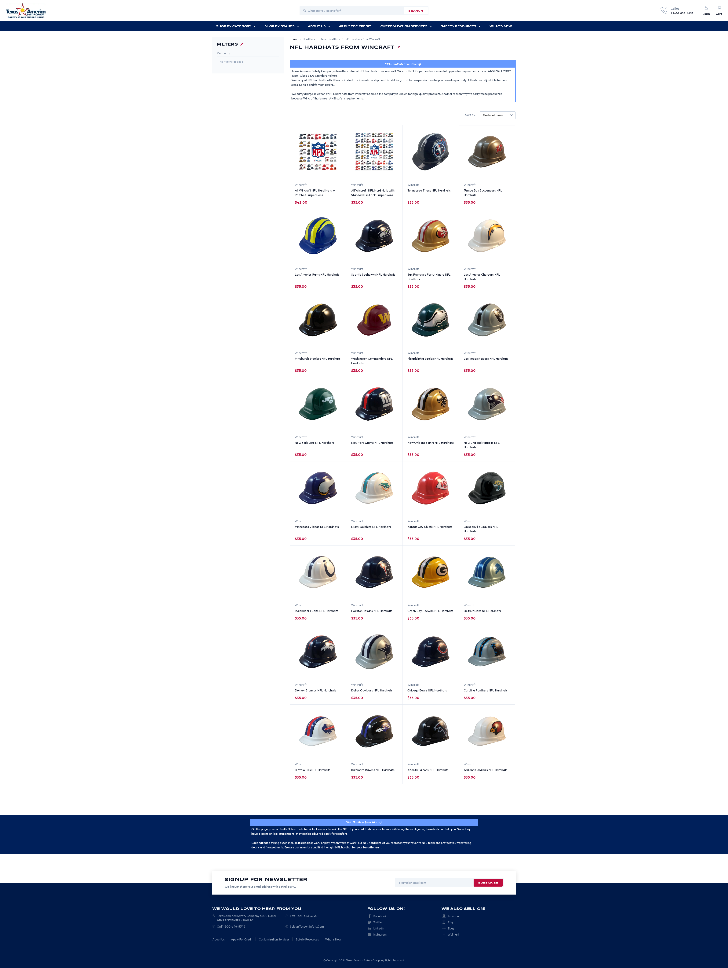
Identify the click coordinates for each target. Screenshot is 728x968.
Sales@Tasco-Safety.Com (307, 926)
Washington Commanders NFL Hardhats (372, 361)
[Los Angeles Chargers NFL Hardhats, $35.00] (487, 235)
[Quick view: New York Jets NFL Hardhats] (331, 425)
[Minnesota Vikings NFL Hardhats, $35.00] (318, 488)
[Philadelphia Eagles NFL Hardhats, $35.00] (430, 319)
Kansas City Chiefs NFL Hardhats (429, 527)
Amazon (453, 916)
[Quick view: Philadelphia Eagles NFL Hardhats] (444, 341)
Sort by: (470, 115)
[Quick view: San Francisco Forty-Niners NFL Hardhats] (426, 257)
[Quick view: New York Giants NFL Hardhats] (388, 425)
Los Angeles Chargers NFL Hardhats (482, 277)
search (415, 10)
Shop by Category (233, 26)
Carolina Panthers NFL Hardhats (486, 690)
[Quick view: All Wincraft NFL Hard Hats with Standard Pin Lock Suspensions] (388, 173)
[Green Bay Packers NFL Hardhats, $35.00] (430, 572)
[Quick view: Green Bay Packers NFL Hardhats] (444, 593)
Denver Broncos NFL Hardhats (315, 690)
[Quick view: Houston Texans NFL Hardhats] (388, 593)
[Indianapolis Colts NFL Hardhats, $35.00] (318, 572)
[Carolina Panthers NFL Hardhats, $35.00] (487, 651)
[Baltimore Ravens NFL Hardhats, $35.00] (374, 731)
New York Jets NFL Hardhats (314, 443)
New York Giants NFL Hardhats (372, 443)
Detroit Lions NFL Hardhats (482, 611)
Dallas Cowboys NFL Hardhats (372, 690)
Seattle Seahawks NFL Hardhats (373, 274)
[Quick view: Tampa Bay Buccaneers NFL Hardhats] (500, 173)
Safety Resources (458, 26)
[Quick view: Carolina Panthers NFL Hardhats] (500, 673)
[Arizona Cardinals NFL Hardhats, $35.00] (487, 731)
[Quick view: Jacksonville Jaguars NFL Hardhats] (482, 509)
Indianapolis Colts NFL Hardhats (316, 611)
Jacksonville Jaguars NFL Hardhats (481, 529)
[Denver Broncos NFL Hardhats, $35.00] (318, 651)
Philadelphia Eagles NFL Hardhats (430, 358)
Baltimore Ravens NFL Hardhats (373, 770)
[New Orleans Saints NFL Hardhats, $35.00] (430, 403)
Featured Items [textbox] (493, 115)
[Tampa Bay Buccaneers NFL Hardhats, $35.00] (487, 151)
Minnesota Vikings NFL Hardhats (317, 527)
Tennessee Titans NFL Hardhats (429, 190)
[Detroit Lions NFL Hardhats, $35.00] (487, 572)
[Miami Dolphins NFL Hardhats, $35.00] (374, 488)
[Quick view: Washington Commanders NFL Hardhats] (388, 341)
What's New (501, 26)
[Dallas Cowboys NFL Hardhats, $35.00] (374, 651)
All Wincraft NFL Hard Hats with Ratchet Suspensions (316, 192)
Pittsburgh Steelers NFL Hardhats (317, 358)
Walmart (453, 934)
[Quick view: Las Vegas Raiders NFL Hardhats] (482, 341)
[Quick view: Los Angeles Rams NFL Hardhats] (331, 257)
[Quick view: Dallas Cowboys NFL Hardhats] (388, 673)
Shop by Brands (279, 26)
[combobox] (498, 115)
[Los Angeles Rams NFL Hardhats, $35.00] (318, 235)
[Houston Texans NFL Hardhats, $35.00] (374, 572)
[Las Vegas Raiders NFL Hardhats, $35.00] (487, 319)
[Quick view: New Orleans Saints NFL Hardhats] (444, 425)
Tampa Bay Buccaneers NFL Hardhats (483, 192)
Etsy (450, 922)
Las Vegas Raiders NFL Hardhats (486, 358)
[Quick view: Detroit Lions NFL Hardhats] (482, 593)
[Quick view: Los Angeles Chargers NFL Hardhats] (500, 257)
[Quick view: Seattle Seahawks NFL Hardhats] (388, 257)
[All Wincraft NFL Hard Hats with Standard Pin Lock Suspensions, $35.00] (374, 151)
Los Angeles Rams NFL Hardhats (317, 274)
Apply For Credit (355, 26)
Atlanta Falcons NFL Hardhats (427, 770)
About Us (317, 26)
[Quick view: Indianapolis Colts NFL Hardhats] (331, 593)
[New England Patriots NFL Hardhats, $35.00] (487, 403)
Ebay (451, 928)
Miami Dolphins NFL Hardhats (371, 527)
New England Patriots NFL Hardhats (482, 445)
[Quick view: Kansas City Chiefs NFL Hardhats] (444, 509)
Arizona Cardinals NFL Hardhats (486, 770)
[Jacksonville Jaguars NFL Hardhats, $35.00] (487, 488)
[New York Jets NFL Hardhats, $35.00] (318, 403)
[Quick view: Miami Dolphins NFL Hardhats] (388, 509)
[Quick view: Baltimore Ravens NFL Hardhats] (388, 752)
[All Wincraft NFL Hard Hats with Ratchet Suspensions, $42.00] (318, 151)
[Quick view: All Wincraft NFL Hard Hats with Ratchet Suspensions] (331, 173)
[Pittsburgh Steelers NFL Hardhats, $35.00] (318, 319)
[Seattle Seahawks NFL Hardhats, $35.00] (374, 235)
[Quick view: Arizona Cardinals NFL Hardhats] (500, 752)
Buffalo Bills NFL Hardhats (312, 770)
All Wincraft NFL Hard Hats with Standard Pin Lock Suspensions (373, 192)
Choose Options (309, 173)
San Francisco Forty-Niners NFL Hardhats (429, 277)
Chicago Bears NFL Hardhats (427, 690)
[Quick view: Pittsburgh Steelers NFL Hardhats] (331, 341)
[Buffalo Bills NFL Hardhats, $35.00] (318, 731)
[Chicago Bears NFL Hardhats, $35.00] (430, 651)
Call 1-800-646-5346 (231, 926)
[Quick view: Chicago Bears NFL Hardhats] (444, 673)
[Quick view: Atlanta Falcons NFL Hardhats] (444, 752)
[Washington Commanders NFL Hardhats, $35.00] (374, 319)
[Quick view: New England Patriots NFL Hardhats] (500, 425)
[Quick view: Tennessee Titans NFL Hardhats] (444, 173)
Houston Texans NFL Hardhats (371, 611)
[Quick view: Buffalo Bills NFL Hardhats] (331, 752)
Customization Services (404, 26)
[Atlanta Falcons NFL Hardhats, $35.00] (430, 731)
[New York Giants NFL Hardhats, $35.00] (374, 403)
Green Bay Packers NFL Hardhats (430, 611)
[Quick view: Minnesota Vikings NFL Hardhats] (331, 509)
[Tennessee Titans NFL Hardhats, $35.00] (430, 151)
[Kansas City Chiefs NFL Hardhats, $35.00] (430, 488)
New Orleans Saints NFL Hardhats (430, 443)
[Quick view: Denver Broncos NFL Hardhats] (331, 673)
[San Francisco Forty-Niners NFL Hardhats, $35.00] (430, 235)
